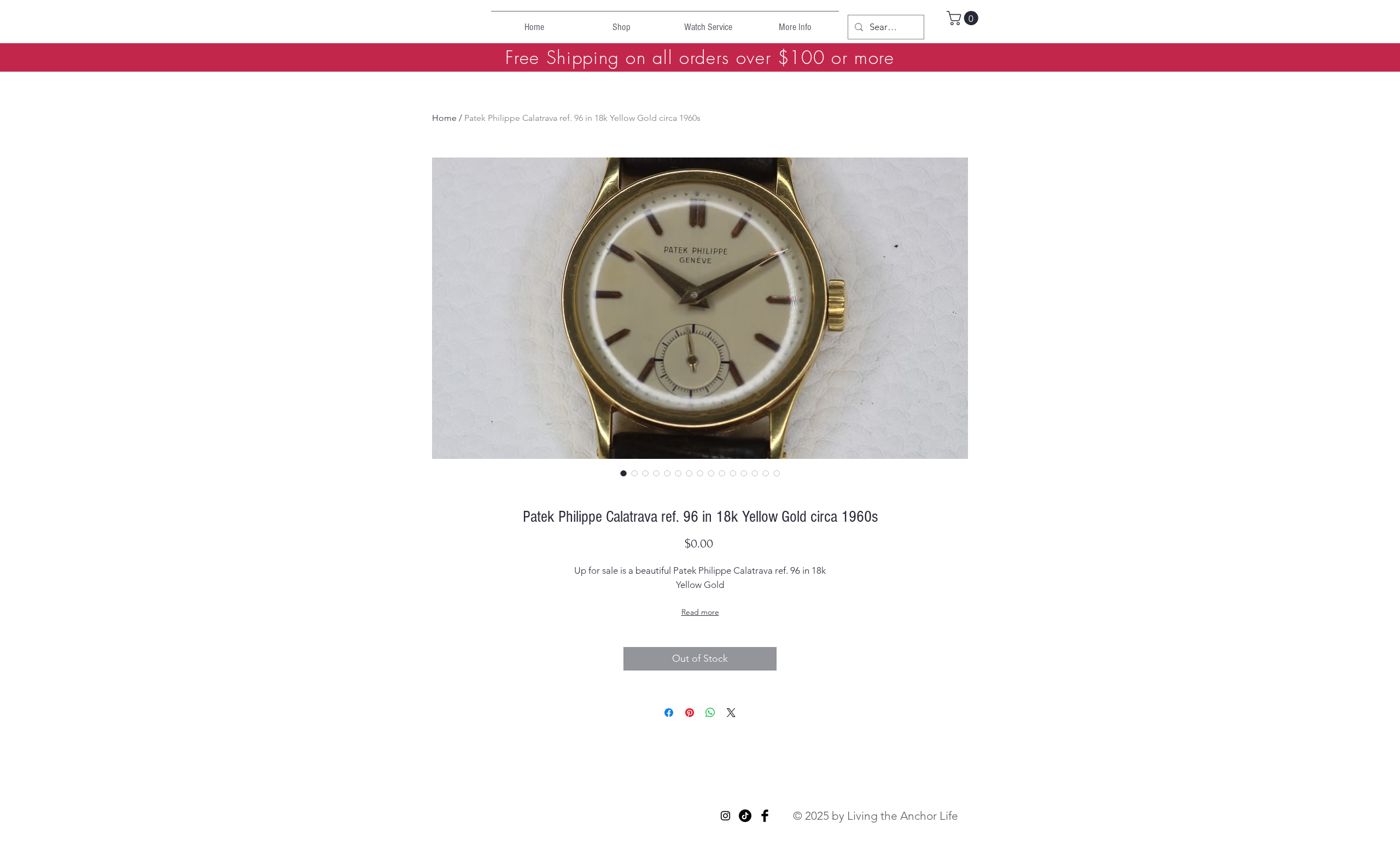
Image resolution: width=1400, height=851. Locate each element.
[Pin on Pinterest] (689, 712)
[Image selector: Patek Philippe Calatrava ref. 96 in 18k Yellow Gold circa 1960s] (623, 473)
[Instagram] (725, 815)
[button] (964, 18)
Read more (700, 612)
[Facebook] (765, 815)
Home (444, 118)
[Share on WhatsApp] (710, 712)
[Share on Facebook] (668, 712)
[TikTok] (745, 815)
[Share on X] (731, 712)
